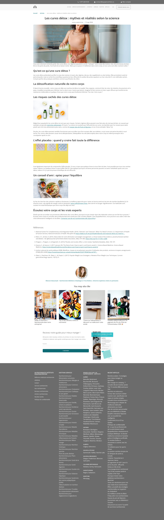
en (113, 7)
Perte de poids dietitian (66, 454)
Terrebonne (87, 419)
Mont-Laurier (87, 393)
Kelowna (86, 467)
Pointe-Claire (94, 397)
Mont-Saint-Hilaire (98, 393)
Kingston (100, 432)
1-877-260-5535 (84, 2)
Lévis (99, 388)
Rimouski (100, 399)
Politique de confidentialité (42, 399)
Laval (95, 388)
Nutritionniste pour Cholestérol (69, 389)
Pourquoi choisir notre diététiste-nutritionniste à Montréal (116, 478)
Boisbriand (93, 379)
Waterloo (93, 441)
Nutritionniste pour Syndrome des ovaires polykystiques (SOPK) (68, 480)
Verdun (97, 421)
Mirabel (100, 390)
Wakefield (86, 424)
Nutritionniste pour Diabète (68, 396)
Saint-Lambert (94, 410)
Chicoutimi (95, 384)
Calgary (85, 447)
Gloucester (86, 432)
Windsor (99, 441)
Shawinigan (87, 417)
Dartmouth (87, 453)
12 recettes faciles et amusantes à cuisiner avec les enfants (117, 442)
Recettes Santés (39, 397)
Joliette (91, 388)
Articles (107, 7)
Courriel (45, 343)
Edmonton (92, 447)
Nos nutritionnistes (40, 388)
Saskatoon (91, 473)
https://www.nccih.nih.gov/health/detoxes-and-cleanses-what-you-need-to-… (100, 234)
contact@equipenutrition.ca (105, 2)
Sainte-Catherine (96, 413)
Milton (92, 434)
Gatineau (101, 386)
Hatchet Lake (100, 453)
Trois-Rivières (96, 419)
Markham (86, 434)
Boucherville (87, 382)
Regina (85, 473)
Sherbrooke (95, 417)
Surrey (91, 467)
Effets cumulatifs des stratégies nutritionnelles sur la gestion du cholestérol (118, 489)
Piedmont (86, 397)
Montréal (86, 395)
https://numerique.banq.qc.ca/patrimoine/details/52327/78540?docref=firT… (72, 252)
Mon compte (126, 2)
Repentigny (92, 399)
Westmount (94, 424)
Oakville (91, 436)
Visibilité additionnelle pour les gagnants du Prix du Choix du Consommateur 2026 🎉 (117, 322)
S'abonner (66, 350)
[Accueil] (35, 7)
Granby (85, 388)
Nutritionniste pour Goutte (67, 411)
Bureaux (96, 7)
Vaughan (86, 441)
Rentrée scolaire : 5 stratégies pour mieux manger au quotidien (117, 378)
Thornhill (86, 438)
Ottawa (97, 436)
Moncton (100, 458)
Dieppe (85, 458)
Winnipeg (86, 478)
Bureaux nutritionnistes (41, 391)
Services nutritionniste (78, 7)
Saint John (86, 461)
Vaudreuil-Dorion (88, 421)
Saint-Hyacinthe (88, 408)
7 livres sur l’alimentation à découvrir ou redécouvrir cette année (93, 322)
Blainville (86, 379)
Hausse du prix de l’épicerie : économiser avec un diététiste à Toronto (118, 500)
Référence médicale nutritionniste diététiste (44, 379)
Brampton (86, 430)
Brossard (95, 382)
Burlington (94, 430)
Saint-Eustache (96, 406)
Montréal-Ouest (95, 395)
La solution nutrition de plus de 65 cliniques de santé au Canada (118, 453)
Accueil (69, 7)
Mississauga (99, 434)
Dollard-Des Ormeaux (90, 386)
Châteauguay (87, 384)
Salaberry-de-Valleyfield (90, 415)
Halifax (93, 453)
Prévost (101, 397)
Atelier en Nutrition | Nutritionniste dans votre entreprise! (43, 322)
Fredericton (92, 458)
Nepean (85, 436)
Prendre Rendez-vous (123, 7)
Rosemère (86, 401)
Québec (85, 399)
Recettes (101, 7)
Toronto (92, 438)
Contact (37, 383)
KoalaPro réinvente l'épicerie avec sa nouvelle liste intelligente (117, 416)
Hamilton (94, 432)
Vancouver (97, 467)
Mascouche (94, 390)
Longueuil (86, 390)
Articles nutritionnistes (41, 394)
